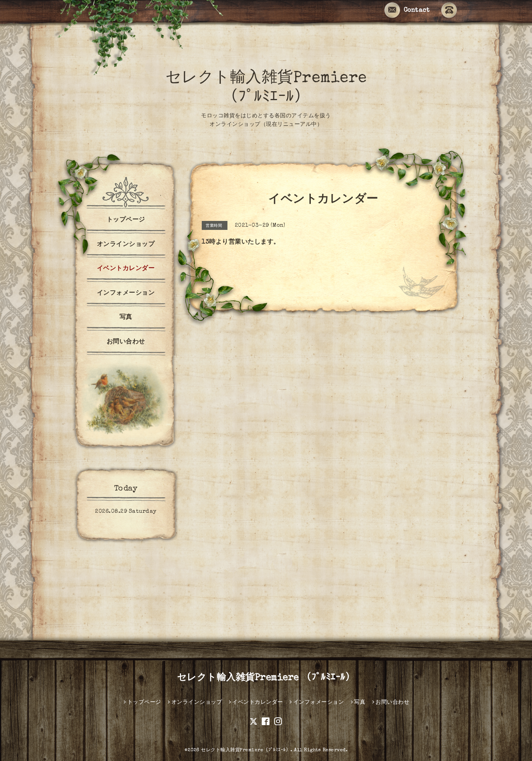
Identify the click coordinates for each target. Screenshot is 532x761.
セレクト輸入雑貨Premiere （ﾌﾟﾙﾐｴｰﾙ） (266, 678)
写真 (126, 317)
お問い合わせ (126, 342)
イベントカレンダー (126, 269)
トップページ (126, 220)
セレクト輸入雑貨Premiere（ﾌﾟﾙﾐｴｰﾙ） (246, 750)
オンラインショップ (126, 245)
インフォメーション (126, 293)
